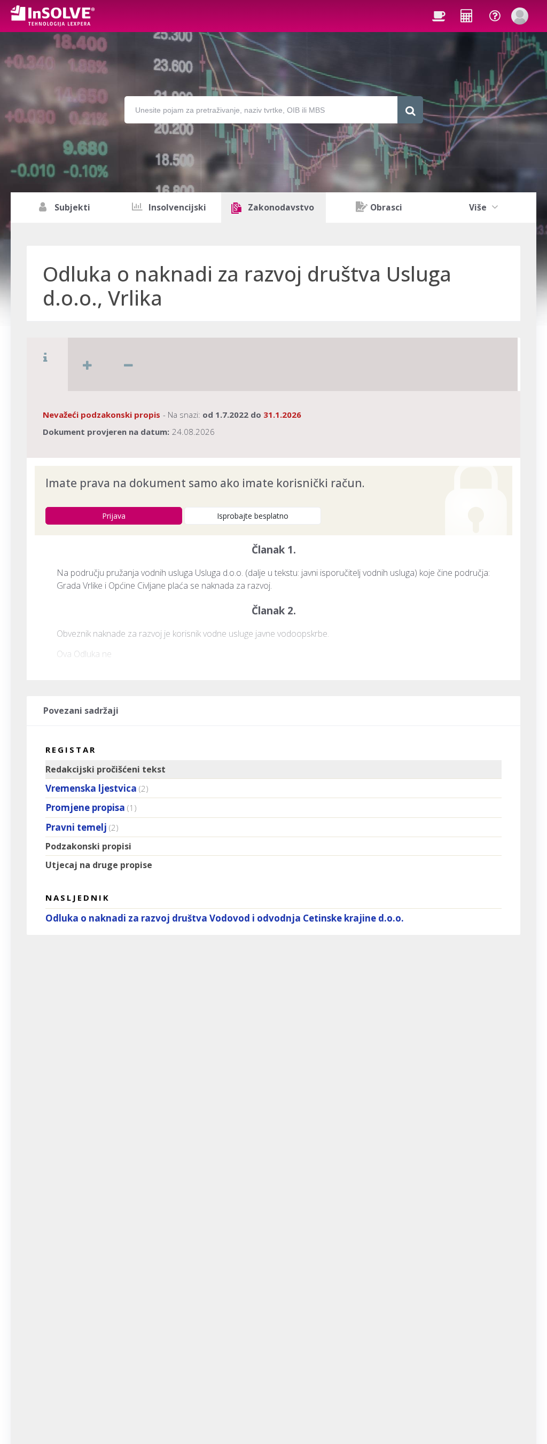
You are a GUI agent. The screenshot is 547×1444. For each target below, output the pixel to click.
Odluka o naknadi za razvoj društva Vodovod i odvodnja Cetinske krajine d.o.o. (224, 918)
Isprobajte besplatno (252, 516)
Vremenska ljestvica (91, 788)
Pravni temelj (76, 827)
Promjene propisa (85, 807)
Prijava (114, 516)
